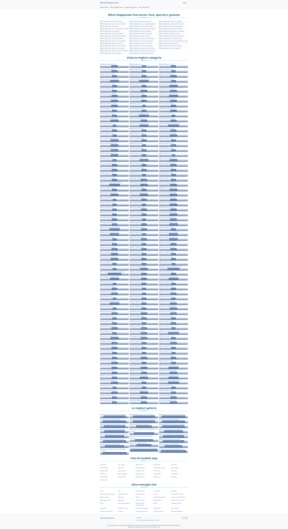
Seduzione (121, 497)
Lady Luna (121, 468)
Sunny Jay (174, 477)
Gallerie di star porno (131, 7)
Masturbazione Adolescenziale (140, 504)
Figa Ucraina (174, 508)
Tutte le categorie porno (116, 7)
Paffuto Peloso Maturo (142, 508)
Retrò (101, 491)
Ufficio (137, 497)
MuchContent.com (109, 3)
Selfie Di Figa (157, 508)
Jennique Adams (140, 477)
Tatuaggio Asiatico (158, 511)
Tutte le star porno (144, 7)
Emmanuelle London (159, 468)
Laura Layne (121, 465)
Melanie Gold (104, 471)
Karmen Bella (104, 477)
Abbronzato (121, 500)
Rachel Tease (174, 468)
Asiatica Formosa (123, 508)
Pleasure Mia (139, 465)
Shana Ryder (157, 465)
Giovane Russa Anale (159, 497)
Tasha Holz (103, 465)
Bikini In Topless (104, 497)
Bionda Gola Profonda (177, 500)
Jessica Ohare (122, 477)
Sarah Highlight (122, 474)
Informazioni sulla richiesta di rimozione (147, 520)
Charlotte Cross (140, 471)
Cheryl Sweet (157, 474)
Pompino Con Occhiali (106, 511)
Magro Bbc (103, 508)
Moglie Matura (157, 500)
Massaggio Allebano (177, 511)
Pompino (120, 511)
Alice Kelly (174, 465)
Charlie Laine (103, 480)
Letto (119, 491)
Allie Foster (174, 471)
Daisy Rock (156, 477)
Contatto (138, 517)
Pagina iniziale (104, 7)
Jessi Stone (103, 474)
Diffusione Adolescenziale (107, 494)
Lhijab (102, 503)
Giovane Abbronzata (141, 511)
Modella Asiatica (140, 494)
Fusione (155, 494)
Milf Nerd (174, 491)
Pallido (155, 503)
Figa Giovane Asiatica (124, 503)
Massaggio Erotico (105, 500)
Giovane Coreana (176, 503)
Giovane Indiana (140, 491)
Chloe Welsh (174, 474)
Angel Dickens (140, 474)
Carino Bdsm (157, 491)
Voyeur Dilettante (123, 494)
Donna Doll (156, 471)
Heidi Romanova (140, 468)
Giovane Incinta (140, 500)
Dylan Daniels (122, 471)
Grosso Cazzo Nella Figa (178, 497)
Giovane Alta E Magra (177, 494)
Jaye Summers (104, 468)
